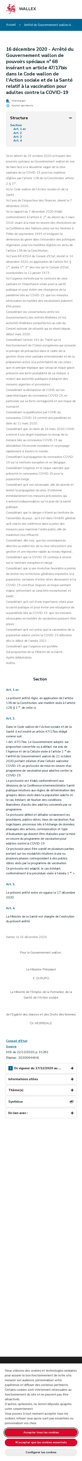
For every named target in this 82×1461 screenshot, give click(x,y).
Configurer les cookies (41, 1452)
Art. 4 (18, 141)
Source (11, 1046)
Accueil (11, 25)
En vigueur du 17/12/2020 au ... (35, 1068)
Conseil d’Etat (16, 1041)
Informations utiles (23, 1079)
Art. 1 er (19, 129)
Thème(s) (15, 1090)
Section (17, 125)
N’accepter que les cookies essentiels (41, 1442)
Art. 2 (18, 133)
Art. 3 (18, 137)
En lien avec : (18, 1113)
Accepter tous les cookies (41, 1432)
